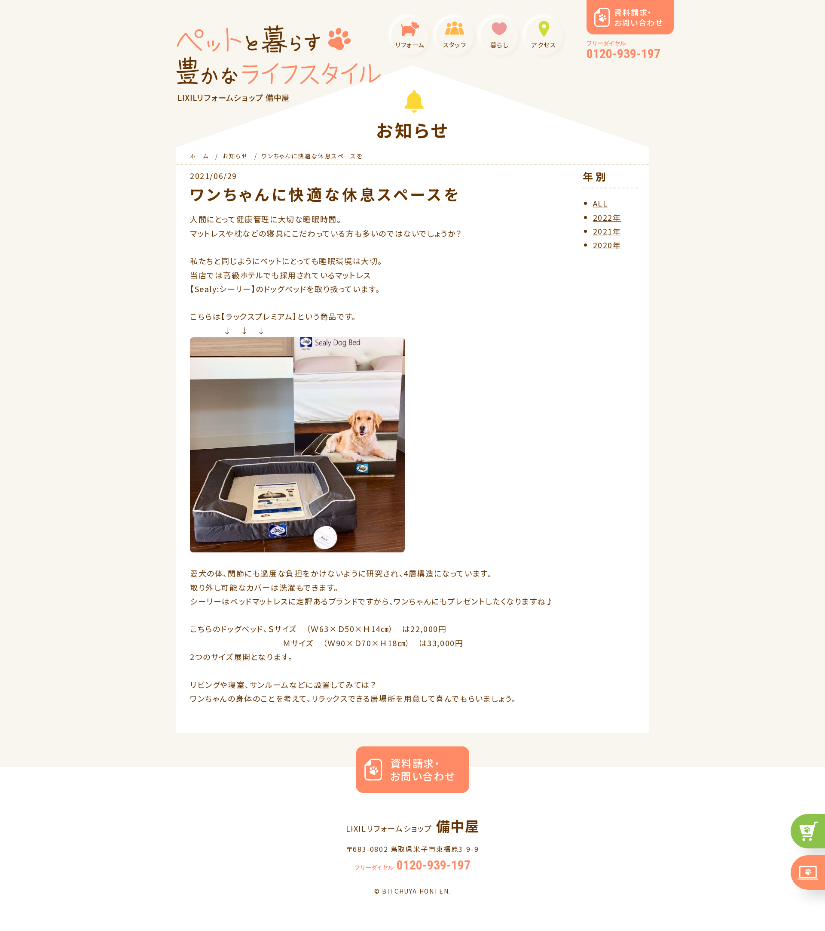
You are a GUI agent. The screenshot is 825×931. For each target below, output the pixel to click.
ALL (600, 203)
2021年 (607, 231)
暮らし (499, 44)
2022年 (607, 217)
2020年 (607, 244)
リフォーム (410, 44)
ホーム (199, 155)
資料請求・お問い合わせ (638, 17)
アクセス (544, 44)
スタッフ (454, 44)
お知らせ (235, 155)
